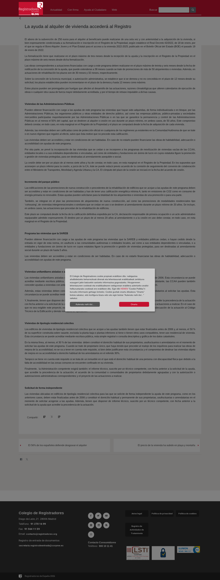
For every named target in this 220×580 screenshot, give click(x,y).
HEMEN (124, 289)
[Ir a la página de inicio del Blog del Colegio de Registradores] (31, 8)
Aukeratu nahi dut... (85, 304)
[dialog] (110, 290)
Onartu (134, 304)
